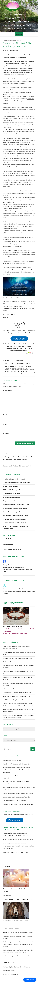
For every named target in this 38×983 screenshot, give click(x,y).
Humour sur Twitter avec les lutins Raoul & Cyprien (18, 932)
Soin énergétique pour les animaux (14, 523)
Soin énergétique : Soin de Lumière (14, 479)
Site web (6, 433)
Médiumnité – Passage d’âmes (13, 490)
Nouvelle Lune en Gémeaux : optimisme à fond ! (17, 696)
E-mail (5, 424)
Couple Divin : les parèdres (18, 801)
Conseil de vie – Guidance (11, 493)
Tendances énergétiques (15, 360)
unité (33, 373)
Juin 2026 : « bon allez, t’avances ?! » (13, 700)
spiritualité (22, 371)
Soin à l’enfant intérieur (11, 486)
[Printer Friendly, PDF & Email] (30, 353)
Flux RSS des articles (9, 970)
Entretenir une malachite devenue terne (14, 689)
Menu (20, 34)
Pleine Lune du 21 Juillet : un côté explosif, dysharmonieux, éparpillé (18, 101)
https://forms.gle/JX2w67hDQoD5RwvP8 (15, 852)
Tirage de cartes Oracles (11, 501)
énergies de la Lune (12, 366)
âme (9, 363)
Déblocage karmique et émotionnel (15, 508)
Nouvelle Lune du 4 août (24, 369)
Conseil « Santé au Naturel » (12, 497)
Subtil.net (5, 956)
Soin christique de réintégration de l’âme (16, 483)
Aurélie (18, 40)
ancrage (20, 363)
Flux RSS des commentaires (11, 974)
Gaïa (23, 366)
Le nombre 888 (16, 760)
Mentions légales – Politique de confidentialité (16, 967)
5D (6, 363)
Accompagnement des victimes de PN (16, 504)
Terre (27, 373)
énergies (30, 365)
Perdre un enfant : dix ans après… (12, 662)
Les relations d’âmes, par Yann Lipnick (21, 793)
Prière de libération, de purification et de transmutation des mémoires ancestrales (16, 770)
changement (21, 365)
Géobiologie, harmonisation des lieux (15, 515)
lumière (13, 368)
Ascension (29, 363)
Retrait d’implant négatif (11, 512)
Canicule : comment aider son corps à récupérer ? (17, 658)
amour (14, 363)
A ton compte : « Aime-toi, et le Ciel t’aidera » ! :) (17, 692)
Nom (5, 415)
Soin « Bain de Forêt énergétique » (14, 519)
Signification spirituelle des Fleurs (13, 950)
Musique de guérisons (9, 942)
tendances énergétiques (15, 373)
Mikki (4, 787)
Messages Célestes (9, 936)
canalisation (10, 365)
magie (19, 368)
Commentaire (8, 390)
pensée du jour (11, 371)
